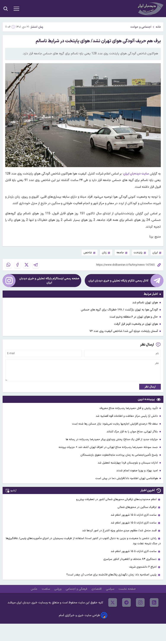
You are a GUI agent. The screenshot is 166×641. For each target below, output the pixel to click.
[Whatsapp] (8, 265)
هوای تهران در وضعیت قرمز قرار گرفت (136, 324)
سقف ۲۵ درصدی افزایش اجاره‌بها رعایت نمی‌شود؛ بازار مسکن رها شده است (115, 424)
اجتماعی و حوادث (140, 27)
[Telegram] (35, 265)
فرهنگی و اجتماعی (77, 589)
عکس (34, 589)
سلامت (46, 589)
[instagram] (140, 602)
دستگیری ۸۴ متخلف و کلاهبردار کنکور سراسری (130, 559)
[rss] (154, 602)
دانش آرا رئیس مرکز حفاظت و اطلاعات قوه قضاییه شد (127, 416)
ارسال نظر (150, 387)
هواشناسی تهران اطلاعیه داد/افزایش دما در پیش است (127, 478)
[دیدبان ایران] (150, 8)
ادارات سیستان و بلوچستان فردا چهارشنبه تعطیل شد (128, 463)
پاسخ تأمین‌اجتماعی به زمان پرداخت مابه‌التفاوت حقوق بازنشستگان (119, 455)
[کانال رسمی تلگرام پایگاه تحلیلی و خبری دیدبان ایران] (156, 280)
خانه (158, 27)
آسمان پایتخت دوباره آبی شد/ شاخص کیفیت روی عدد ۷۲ (123, 331)
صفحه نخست (127, 589)
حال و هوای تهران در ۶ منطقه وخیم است (134, 317)
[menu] (16, 8)
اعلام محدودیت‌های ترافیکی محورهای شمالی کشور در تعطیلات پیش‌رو (116, 499)
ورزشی (58, 589)
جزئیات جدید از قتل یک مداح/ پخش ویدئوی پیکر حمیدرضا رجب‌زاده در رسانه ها (112, 439)
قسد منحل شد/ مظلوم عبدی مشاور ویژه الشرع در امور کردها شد (119, 530)
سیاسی (110, 589)
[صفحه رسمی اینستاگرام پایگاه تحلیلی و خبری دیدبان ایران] (9, 280)
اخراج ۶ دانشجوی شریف (142, 567)
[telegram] (126, 602)
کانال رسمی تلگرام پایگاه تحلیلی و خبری (118, 281)
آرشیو (13, 490)
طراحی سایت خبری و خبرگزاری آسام (79, 615)
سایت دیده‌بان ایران (136, 173)
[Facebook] (17, 265)
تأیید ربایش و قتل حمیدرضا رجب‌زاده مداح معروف (129, 408)
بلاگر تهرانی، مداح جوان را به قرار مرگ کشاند (133, 431)
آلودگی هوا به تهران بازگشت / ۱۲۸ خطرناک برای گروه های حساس (119, 309)
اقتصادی (96, 589)
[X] (26, 265)
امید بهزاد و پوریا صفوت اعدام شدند (137, 470)
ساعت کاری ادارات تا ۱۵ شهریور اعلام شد (133, 515)
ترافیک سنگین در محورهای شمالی (137, 507)
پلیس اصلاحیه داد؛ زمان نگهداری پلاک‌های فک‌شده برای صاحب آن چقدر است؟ (111, 575)
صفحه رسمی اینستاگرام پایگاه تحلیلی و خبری (49, 280)
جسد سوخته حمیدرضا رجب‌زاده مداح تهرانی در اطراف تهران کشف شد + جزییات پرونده (109, 447)
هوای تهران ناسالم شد (145, 302)
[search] (5, 8)
